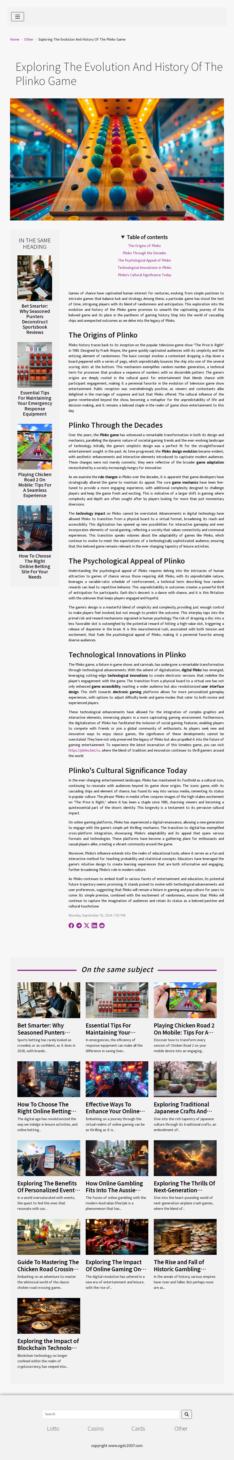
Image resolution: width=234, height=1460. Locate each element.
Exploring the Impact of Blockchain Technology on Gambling (48, 1348)
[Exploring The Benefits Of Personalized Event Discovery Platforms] (48, 1158)
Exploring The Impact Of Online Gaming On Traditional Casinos (114, 1269)
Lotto (53, 1428)
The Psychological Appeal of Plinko (144, 260)
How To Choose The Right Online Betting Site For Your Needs (35, 566)
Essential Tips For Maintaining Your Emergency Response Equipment (35, 403)
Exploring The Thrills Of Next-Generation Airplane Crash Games (184, 1190)
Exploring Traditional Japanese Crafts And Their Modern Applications (181, 1114)
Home (14, 40)
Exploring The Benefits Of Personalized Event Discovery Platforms (47, 1190)
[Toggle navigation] (17, 16)
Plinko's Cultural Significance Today (144, 275)
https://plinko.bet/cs (84, 750)
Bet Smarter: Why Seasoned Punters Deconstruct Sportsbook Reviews (35, 319)
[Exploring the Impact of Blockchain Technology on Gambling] (48, 1316)
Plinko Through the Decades (144, 253)
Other (28, 40)
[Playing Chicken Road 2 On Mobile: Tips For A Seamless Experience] (34, 446)
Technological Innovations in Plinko (144, 268)
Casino (96, 1428)
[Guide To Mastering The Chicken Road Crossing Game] (48, 1237)
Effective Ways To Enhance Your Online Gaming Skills (113, 1111)
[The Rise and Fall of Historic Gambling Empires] (185, 1237)
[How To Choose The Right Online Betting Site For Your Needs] (34, 528)
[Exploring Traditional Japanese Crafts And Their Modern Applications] (185, 1079)
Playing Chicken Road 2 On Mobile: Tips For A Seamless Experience (35, 484)
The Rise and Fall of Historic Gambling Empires (179, 1269)
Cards (138, 1428)
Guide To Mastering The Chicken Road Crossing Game (48, 1269)
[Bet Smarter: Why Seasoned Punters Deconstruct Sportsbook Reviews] (34, 278)
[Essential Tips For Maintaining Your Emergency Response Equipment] (34, 365)
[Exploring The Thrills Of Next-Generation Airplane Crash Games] (185, 1158)
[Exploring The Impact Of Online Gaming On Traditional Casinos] (117, 1237)
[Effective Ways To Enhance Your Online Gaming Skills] (117, 1079)
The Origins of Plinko (144, 246)
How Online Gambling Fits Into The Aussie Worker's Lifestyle (114, 1190)
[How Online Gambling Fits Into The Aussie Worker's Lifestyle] (117, 1158)
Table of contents (147, 237)
